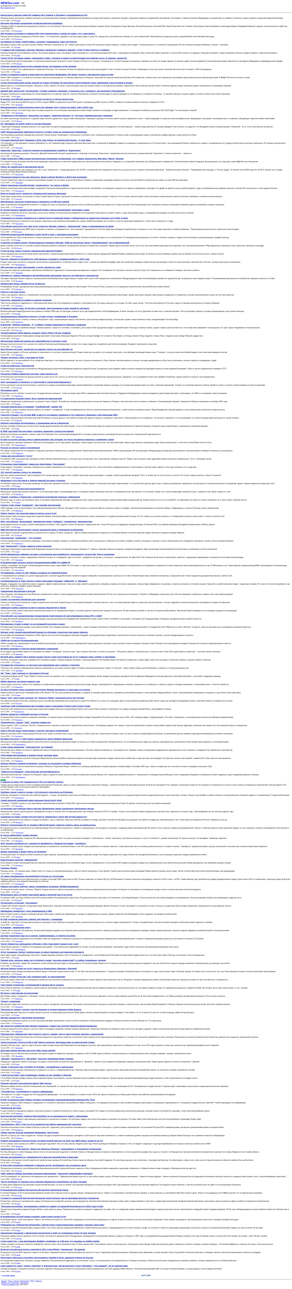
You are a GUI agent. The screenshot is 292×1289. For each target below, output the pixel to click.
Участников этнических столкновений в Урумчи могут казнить (32, 985)
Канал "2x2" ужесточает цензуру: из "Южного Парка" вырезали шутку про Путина (42, 698)
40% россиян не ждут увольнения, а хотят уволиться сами (31, 267)
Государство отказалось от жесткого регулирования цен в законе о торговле (40, 665)
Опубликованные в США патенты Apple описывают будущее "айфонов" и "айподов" (44, 581)
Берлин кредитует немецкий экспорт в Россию (24, 714)
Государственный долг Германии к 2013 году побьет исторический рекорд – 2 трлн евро (46, 140)
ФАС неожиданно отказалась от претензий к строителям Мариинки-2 (36, 382)
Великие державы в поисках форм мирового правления (29, 649)
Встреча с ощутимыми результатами (19, 993)
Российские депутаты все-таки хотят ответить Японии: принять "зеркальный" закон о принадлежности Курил (57, 226)
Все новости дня (8, 8)
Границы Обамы (9, 868)
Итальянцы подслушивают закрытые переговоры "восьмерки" (33, 464)
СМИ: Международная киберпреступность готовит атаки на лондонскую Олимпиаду (44, 132)
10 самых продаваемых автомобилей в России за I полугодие (32, 876)
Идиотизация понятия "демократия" (19, 860)
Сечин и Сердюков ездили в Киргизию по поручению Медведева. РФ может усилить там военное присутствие (57, 74)
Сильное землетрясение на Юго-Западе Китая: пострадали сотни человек (38, 66)
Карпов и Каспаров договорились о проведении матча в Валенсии (35, 423)
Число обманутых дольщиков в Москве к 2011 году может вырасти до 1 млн (39, 944)
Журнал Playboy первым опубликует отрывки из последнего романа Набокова (41, 763)
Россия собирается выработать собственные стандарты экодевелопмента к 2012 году (45, 259)
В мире (17, 21)
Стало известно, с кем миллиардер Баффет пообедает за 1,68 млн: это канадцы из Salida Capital (50, 1241)
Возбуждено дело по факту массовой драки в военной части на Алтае (36, 895)
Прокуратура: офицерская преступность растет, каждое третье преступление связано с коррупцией (52, 1034)
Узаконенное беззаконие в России (18, 591)
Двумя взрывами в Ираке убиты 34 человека (23, 852)
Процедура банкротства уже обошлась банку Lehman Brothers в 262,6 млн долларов (44, 177)
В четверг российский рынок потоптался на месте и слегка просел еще (37, 99)
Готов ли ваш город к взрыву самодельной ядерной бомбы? (32, 251)
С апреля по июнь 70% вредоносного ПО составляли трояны (32, 782)
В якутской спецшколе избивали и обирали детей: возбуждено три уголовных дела (43, 1165)
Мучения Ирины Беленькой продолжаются (22, 489)
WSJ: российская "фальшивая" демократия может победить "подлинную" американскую (46, 521)
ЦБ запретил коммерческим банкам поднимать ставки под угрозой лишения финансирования (49, 1026)
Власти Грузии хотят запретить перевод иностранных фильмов (33, 193)
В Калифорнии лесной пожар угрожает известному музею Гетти (33, 1217)
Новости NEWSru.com (11, 1284)
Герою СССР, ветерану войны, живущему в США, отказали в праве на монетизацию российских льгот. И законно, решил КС (64, 58)
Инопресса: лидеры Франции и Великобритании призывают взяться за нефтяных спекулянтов (49, 275)
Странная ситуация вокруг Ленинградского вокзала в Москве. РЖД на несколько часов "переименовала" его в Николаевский (65, 243)
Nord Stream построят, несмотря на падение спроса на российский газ (37, 349)
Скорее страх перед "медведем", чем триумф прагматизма (31, 505)
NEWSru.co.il (6, 1283)
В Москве (15, 1283)
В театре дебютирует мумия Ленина (19, 835)
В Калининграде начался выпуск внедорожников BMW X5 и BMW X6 (35, 562)
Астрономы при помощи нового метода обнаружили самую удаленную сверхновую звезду (47, 809)
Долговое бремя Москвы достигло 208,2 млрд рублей (28, 1050)
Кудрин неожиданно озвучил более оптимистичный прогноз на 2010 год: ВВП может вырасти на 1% (52, 1141)
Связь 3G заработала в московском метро (22, 167)
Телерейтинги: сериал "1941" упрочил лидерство (26, 722)
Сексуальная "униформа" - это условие (21, 538)
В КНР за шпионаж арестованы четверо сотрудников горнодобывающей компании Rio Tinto (48, 1100)
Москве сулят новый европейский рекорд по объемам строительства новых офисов (44, 632)
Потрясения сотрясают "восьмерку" (19, 903)
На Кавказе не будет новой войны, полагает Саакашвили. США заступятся (39, 42)
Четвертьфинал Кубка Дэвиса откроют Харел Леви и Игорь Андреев (36, 333)
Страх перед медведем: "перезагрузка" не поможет (27, 747)
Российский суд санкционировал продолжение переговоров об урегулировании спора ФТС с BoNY (51, 616)
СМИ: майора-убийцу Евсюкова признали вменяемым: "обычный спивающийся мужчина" (47, 1173)
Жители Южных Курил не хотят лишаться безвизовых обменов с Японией (39, 968)
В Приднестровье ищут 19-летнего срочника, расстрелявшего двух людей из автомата (45, 308)
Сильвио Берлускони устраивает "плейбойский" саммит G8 (31, 407)
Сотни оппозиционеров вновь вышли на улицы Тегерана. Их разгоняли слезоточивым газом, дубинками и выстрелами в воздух (67, 83)
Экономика (19, 105)
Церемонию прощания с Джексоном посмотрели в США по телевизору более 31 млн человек (48, 1233)
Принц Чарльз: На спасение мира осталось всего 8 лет (29, 513)
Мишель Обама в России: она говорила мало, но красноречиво (33, 977)
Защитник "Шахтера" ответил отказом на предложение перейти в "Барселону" (41, 150)
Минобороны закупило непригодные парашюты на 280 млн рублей (35, 202)
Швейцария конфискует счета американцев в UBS (26, 911)
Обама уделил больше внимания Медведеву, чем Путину (30, 1132)
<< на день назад (8, 1275)
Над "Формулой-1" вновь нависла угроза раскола (26, 546)
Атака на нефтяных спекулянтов (17, 366)
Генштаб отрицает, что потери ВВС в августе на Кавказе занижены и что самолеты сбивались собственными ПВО (59, 415)
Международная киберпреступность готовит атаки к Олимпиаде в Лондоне (39, 316)
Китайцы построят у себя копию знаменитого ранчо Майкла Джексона (36, 739)
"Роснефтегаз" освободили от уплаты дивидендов (27, 1091)
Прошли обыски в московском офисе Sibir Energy (26, 1083)
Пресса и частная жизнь (13, 292)
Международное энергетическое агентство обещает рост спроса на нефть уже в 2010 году (47, 107)
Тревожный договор (11, 1108)
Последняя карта (9, 390)
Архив (16, 1281)
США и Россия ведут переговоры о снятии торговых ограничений (34, 731)
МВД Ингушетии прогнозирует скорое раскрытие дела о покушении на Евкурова (42, 530)
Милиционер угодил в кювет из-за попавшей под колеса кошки (33, 624)
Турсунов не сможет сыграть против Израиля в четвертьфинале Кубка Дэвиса (41, 1009)
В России (18, 39)
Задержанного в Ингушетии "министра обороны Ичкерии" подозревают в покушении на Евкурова (51, 1149)
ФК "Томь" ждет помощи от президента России (25, 673)
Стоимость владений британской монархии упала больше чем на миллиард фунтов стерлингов (50, 1198)
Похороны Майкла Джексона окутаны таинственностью (29, 374)
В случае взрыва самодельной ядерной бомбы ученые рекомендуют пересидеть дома (45, 210)
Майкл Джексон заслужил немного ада (20, 681)
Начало (4, 1281)
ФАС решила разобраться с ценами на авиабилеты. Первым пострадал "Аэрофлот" (44, 843)
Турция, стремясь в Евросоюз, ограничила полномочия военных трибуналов (40, 497)
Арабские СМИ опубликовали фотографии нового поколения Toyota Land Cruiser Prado (45, 706)
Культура (18, 31)
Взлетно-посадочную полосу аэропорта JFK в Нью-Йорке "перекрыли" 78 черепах (43, 1249)
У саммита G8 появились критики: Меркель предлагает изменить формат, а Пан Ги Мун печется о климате (55, 50)
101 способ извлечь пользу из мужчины (21, 472)
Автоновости (19, 191)
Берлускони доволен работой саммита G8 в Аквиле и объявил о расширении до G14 (44, 15)
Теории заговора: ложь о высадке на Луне (22, 357)
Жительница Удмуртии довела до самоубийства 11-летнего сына (34, 341)
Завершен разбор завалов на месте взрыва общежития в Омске (33, 608)
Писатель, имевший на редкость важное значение (26, 300)
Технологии (19, 174)
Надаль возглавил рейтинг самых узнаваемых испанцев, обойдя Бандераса (40, 886)
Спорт (17, 137)
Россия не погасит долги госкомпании (20, 448)
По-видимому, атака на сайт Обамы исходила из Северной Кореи (34, 573)
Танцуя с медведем (10, 1001)
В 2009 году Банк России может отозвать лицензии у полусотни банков (37, 431)
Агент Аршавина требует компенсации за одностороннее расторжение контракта (42, 952)
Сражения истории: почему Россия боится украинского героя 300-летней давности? (44, 817)
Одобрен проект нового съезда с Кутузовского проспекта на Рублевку (37, 792)
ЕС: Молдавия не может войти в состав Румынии (26, 124)
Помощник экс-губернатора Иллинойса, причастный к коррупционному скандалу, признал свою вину (52, 1225)
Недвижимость (20, 215)
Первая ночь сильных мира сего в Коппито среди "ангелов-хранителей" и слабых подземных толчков (53, 960)
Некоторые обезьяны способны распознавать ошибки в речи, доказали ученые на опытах (47, 1258)
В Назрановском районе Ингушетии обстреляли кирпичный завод (34, 1190)
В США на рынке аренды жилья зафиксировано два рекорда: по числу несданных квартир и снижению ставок (57, 439)
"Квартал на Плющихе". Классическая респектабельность (30, 772)
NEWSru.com (10, 3)
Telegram (38, 1281)
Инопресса (19, 256)
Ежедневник (24, 1281)
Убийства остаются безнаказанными (19, 640)
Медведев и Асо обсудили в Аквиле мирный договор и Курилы (33, 480)
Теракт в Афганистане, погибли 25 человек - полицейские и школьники (37, 1067)
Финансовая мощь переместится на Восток (23, 284)
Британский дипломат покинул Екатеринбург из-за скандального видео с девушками (44, 1116)
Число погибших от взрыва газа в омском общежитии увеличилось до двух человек (44, 1182)
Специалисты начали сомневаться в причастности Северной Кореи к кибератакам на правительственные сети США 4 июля (64, 218)
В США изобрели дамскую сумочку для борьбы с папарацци (31, 919)
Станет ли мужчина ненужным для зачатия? (23, 599)
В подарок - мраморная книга (16, 927)
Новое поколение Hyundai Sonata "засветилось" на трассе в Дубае (35, 185)
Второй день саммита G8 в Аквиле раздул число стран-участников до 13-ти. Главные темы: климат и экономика (58, 657)
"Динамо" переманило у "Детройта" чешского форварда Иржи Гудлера (37, 1059)
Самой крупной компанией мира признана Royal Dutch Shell (31, 800)
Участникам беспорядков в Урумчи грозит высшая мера (29, 755)
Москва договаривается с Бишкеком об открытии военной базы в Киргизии (39, 1157)
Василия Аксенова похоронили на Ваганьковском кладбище (31, 23)
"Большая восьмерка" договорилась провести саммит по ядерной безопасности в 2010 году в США (52, 1206)
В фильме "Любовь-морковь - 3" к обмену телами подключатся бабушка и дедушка (43, 325)
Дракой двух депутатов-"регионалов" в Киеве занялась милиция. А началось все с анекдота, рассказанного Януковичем (63, 91)
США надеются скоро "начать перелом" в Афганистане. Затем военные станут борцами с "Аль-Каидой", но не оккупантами (64, 1266)
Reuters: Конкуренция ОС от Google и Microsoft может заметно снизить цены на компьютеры (48, 825)
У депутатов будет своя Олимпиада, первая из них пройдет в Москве (36, 1075)
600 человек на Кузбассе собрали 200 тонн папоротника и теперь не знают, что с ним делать (48, 33)
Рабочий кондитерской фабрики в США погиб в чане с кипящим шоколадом (39, 234)
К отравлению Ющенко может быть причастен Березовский (31, 398)
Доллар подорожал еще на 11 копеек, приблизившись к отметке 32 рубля (38, 936)
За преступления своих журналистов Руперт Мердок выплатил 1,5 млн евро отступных (45, 690)
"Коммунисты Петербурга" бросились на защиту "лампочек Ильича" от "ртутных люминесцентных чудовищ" (57, 115)
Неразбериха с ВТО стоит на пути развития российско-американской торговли (41, 1124)
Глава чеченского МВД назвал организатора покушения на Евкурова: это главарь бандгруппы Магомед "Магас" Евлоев (62, 159)
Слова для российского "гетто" (17, 456)
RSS (32, 1281)
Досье (10, 1281)
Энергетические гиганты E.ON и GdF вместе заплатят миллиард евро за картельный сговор (48, 1042)
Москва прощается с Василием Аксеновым (23, 1018)
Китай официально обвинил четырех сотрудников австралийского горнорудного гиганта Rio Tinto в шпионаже (58, 554)
